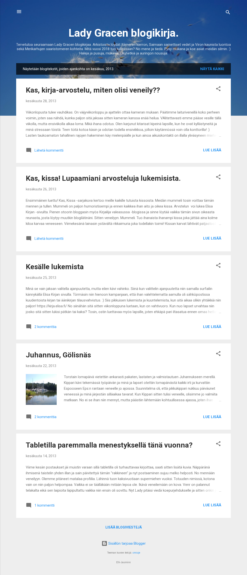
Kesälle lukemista (55, 266)
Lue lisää (212, 150)
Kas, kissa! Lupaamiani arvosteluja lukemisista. (103, 178)
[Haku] (228, 13)
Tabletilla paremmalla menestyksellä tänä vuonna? (109, 445)
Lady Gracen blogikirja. (124, 33)
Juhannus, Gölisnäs (58, 355)
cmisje (136, 552)
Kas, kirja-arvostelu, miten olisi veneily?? (93, 90)
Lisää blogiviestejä (123, 527)
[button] (218, 89)
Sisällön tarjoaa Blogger (126, 543)
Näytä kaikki (212, 69)
